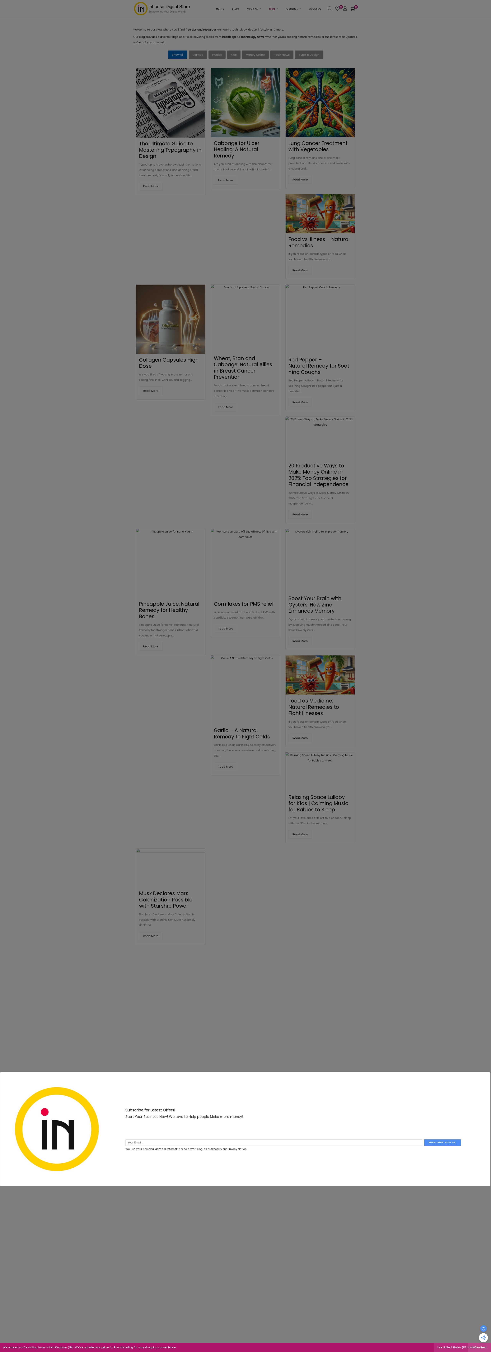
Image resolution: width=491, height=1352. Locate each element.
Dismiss (479, 1347)
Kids (234, 55)
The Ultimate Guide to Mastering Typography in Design (170, 150)
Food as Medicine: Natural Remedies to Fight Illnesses (313, 707)
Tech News (282, 55)
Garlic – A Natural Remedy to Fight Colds (242, 733)
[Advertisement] (245, 977)
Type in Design (309, 55)
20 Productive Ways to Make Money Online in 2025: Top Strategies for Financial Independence (318, 475)
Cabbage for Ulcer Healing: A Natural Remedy (237, 149)
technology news (252, 37)
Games (198, 55)
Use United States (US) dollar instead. (462, 1347)
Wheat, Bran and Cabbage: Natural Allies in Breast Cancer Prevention (243, 368)
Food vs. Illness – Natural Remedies (318, 242)
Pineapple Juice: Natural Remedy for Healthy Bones (169, 610)
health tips (229, 37)
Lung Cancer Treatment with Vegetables (318, 146)
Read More (150, 186)
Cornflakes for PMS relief (244, 604)
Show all (177, 55)
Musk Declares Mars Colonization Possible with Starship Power (165, 899)
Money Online (255, 55)
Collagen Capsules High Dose (169, 363)
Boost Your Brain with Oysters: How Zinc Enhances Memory (314, 604)
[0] (337, 8)
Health (217, 55)
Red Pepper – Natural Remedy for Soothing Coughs (318, 366)
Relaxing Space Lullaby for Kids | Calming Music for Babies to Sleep (318, 803)
